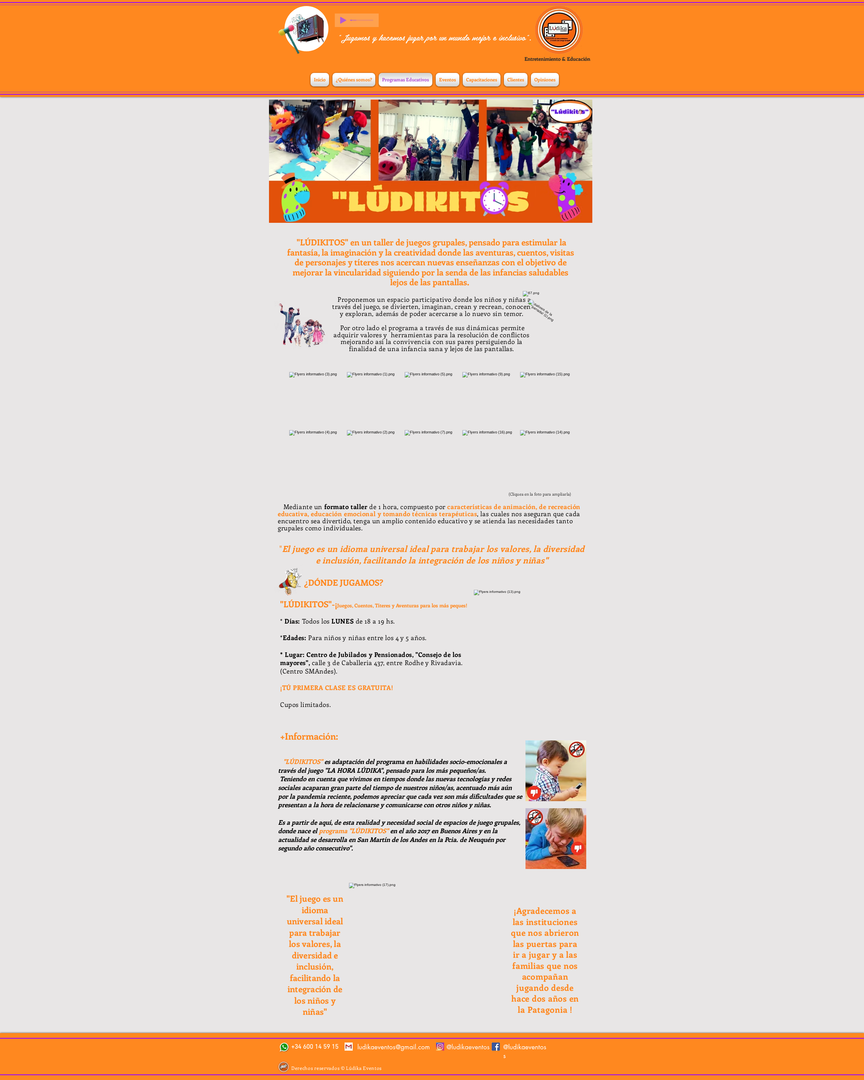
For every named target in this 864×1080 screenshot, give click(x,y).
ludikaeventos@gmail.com (393, 1047)
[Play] (343, 20)
